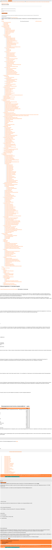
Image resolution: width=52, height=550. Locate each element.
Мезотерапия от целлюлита (8, 466)
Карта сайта (4, 543)
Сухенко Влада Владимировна (15, 451)
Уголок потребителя (5, 542)
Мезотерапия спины (7, 459)
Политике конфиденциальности (14, 17)
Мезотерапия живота (7, 458)
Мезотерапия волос (7, 460)
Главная (1, 289)
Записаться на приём (5, 3)
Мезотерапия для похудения (8, 464)
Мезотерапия (15, 289)
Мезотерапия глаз (7, 462)
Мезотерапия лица (7, 456)
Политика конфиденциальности (15, 476)
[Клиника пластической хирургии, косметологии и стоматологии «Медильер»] (24, 1)
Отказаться (9, 476)
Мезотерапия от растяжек (8, 465)
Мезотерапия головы (7, 461)
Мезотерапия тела (7, 457)
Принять (6, 476)
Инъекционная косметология (8, 289)
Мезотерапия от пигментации (9, 463)
